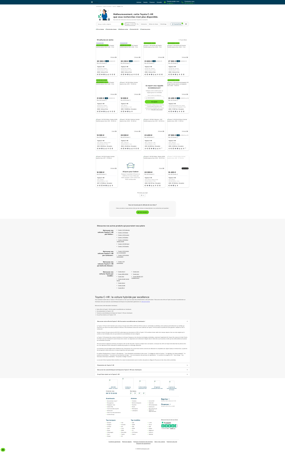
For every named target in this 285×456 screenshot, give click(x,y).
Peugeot (109, 424)
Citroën (109, 426)
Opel (108, 428)
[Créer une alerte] (3, 450)
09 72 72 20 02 (111, 393)
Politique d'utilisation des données (143, 441)
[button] (133, 24)
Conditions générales (114, 441)
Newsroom (110, 410)
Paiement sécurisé (172, 441)
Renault (109, 422)
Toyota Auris (136, 271)
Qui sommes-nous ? (112, 401)
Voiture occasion (107, 6)
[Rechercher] (122, 24)
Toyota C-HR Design (123, 232)
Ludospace (135, 410)
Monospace (135, 408)
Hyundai (123, 424)
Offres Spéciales (153, 404)
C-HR (150, 422)
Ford (122, 428)
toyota (114, 6)
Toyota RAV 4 (121, 288)
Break (133, 406)
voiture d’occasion (109, 327)
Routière (134, 404)
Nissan (109, 436)
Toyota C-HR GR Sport (123, 244)
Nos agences (110, 403)
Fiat (122, 422)
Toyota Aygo (136, 274)
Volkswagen (110, 432)
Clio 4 (150, 424)
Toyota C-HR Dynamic (123, 235)
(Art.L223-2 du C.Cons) (157, 109)
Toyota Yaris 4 (121, 283)
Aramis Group (110, 414)
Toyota (123, 434)
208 (133, 422)
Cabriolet (151, 403)
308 (133, 426)
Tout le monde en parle (113, 408)
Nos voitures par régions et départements (153, 410)
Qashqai (151, 434)
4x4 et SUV (151, 401)
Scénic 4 (151, 432)
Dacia (108, 430)
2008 (133, 424)
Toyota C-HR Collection (124, 230)
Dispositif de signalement (143, 443)
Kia (122, 426)
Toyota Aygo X (121, 271)
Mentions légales (127, 441)
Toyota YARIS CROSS (123, 274)
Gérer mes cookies (159, 441)
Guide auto (151, 406)
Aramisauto (99, 6)
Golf (150, 426)
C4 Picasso (135, 432)
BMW (122, 430)
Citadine (134, 401)
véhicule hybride (145, 301)
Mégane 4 (151, 430)
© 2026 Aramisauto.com (142, 449)
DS (122, 436)
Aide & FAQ (110, 406)
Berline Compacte (136, 403)
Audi (108, 434)
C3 (132, 430)
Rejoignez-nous (111, 404)
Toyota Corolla (121, 285)
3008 (133, 428)
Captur (134, 434)
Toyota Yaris (121, 276)
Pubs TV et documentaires (114, 412)
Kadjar (150, 428)
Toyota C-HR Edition (123, 237)
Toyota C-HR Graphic (123, 246)
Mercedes (123, 432)
